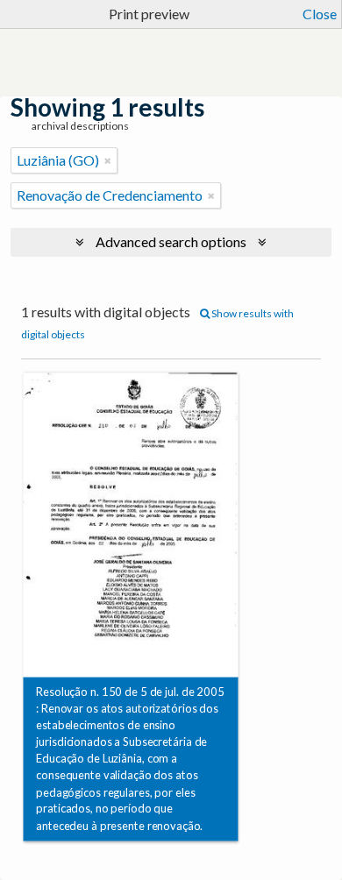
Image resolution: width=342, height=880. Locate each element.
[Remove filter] (107, 160)
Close (320, 13)
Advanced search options (171, 241)
